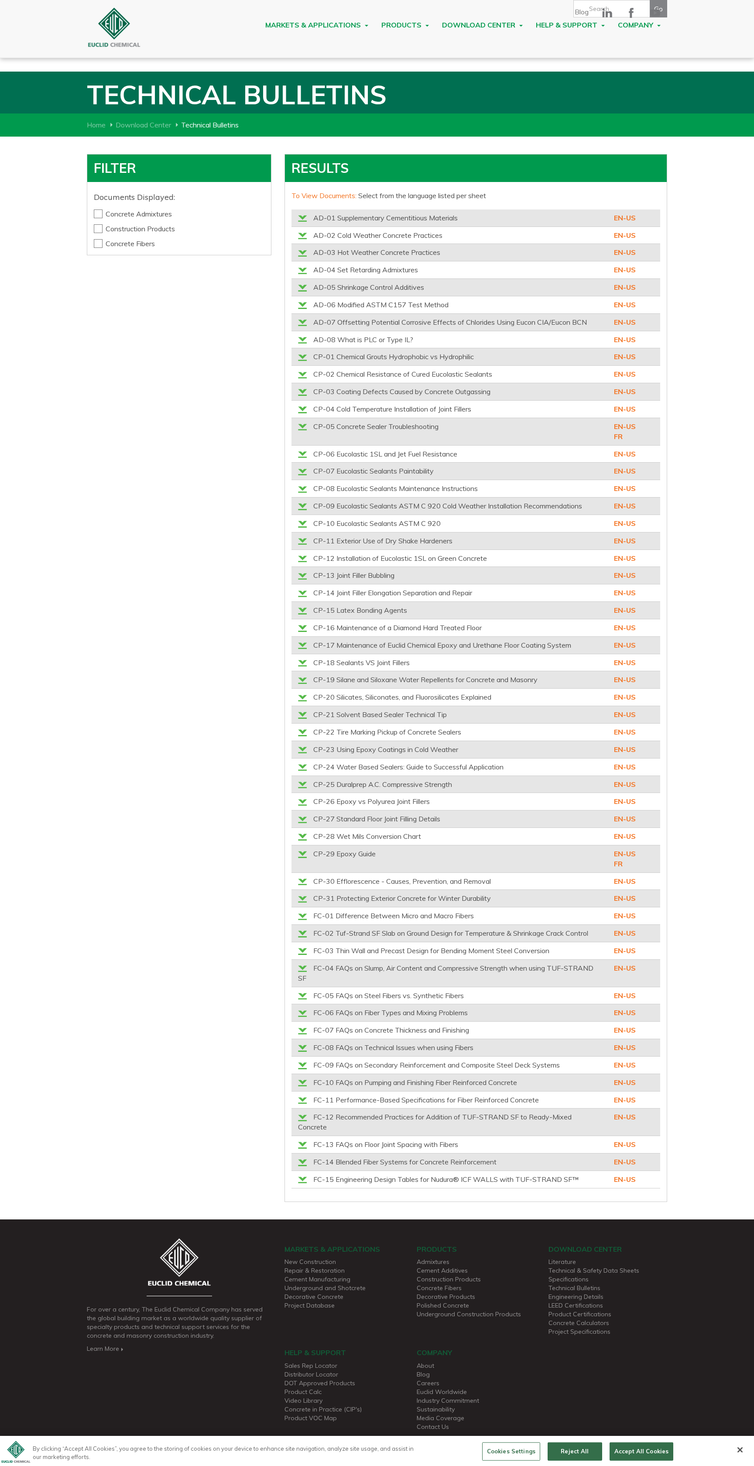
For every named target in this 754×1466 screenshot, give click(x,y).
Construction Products (140, 228)
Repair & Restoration (314, 1270)
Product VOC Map (310, 1418)
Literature (562, 1262)
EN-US (625, 217)
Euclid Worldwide (442, 1392)
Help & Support (567, 25)
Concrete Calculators (578, 1323)
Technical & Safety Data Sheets (593, 1270)
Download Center (479, 25)
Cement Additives (442, 1270)
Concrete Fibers (130, 243)
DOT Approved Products (319, 1383)
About (425, 1366)
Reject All (575, 1451)
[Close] (740, 1449)
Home (96, 124)
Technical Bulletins (574, 1288)
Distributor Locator (311, 1374)
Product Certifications (579, 1314)
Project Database (309, 1305)
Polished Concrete (443, 1305)
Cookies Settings (511, 1451)
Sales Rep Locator (310, 1366)
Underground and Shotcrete (325, 1288)
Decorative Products (446, 1297)
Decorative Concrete (313, 1297)
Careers (428, 1383)
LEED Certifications (575, 1305)
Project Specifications (579, 1332)
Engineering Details (575, 1297)
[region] (377, 1451)
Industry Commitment (448, 1400)
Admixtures (433, 1262)
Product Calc (303, 1392)
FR (618, 436)
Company (636, 25)
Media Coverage (440, 1418)
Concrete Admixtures (139, 213)
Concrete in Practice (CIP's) (323, 1409)
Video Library (303, 1400)
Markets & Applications (314, 25)
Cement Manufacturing (317, 1279)
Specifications (568, 1279)
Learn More (103, 1349)
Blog (582, 11)
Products (402, 25)
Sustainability (436, 1409)
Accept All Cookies (641, 1451)
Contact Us (433, 1427)
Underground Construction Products (469, 1314)
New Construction (310, 1262)
